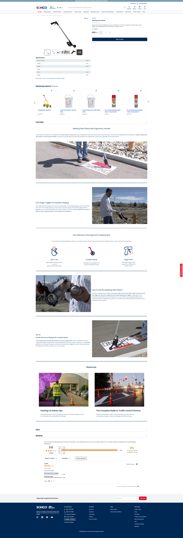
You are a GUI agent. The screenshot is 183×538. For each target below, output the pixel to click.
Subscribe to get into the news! (47, 498)
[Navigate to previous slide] (35, 103)
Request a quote (181, 269)
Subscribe (143, 498)
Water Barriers (119, 12)
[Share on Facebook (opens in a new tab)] (49, 481)
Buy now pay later (139, 519)
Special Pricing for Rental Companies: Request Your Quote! (91, 1)
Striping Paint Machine (44, 110)
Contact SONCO (93, 519)
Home (38, 15)
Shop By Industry (57, 11)
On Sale (40, 12)
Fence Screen (77, 12)
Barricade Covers (95, 12)
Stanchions (128, 12)
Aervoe (94, 18)
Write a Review (81, 458)
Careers (91, 516)
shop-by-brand (44, 15)
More (144, 11)
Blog (136, 512)
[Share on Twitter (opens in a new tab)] (51, 481)
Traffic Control (136, 12)
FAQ (136, 521)
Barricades (86, 12)
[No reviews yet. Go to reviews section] (96, 23)
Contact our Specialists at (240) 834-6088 (53, 78)
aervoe (50, 15)
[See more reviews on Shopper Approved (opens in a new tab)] (54, 481)
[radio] (91, 446)
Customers (92, 514)
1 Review (53, 453)
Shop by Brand (47, 12)
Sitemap (137, 526)
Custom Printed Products (108, 12)
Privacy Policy (113, 509)
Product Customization (140, 516)
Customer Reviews (139, 524)
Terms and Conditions (115, 512)
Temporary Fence (67, 12)
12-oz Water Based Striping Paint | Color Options (112, 111)
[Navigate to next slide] (148, 102)
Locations (91, 512)
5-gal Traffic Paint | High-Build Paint (91, 111)
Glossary (137, 514)
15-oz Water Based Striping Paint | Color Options (135, 111)
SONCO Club (138, 509)
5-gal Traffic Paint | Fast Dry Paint (68, 111)
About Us (91, 509)
